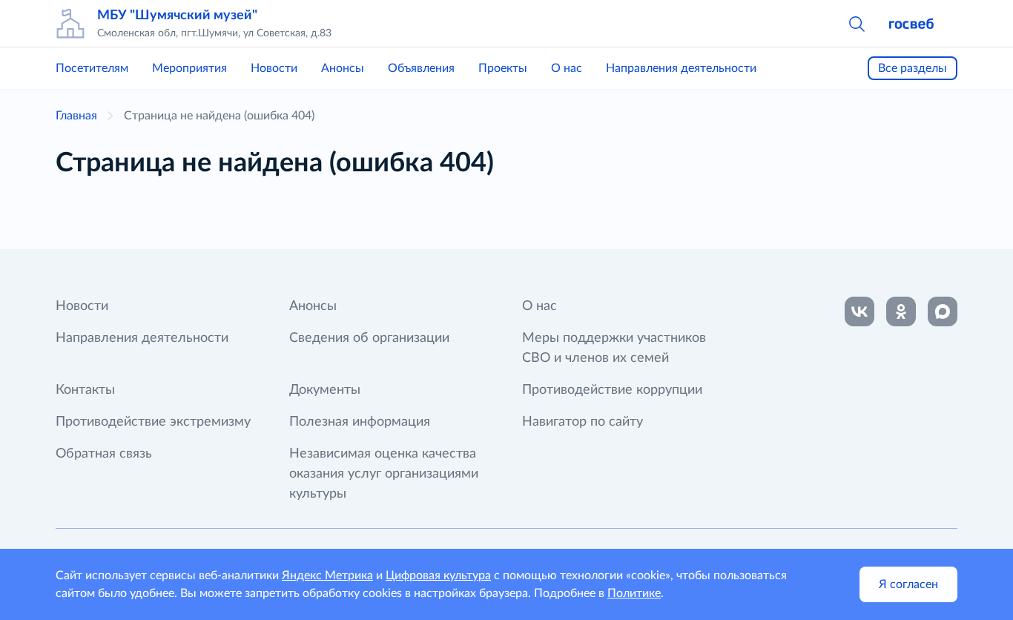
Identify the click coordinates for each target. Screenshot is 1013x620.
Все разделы (912, 68)
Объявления (421, 68)
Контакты (85, 390)
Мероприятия (189, 68)
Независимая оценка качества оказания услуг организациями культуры (383, 474)
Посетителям (92, 68)
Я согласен (908, 584)
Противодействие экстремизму (153, 422)
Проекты (502, 68)
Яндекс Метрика (327, 575)
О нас (566, 68)
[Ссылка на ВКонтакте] (859, 311)
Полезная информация (359, 422)
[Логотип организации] (70, 24)
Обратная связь (104, 454)
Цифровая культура (438, 575)
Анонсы (342, 68)
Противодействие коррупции (612, 390)
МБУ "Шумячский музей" (177, 15)
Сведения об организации (369, 338)
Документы (324, 390)
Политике (634, 593)
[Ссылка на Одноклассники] (901, 311)
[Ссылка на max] (942, 311)
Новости (274, 68)
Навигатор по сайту (582, 422)
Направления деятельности (681, 68)
